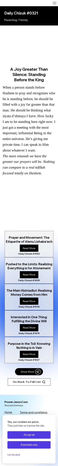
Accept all (29, 435)
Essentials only (29, 444)
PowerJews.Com (16, 402)
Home (8, 412)
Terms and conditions (33, 412)
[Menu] (37, 3)
